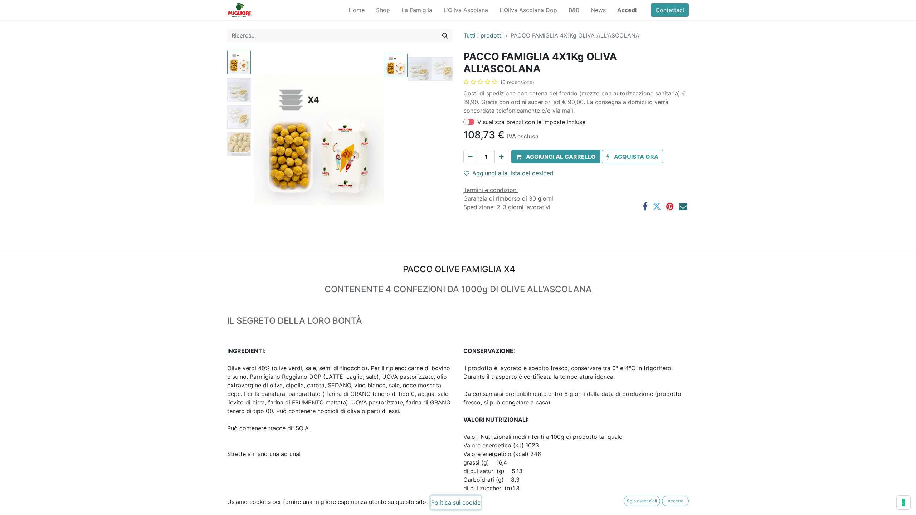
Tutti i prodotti (483, 35)
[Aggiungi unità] (501, 156)
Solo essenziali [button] (642, 501)
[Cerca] (445, 35)
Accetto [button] (675, 501)
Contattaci (670, 10)
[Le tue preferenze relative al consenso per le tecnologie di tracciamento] (903, 502)
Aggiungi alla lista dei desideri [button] (513, 173)
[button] (263, 140)
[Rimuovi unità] (470, 156)
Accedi (627, 10)
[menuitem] (356, 10)
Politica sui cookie (456, 502)
